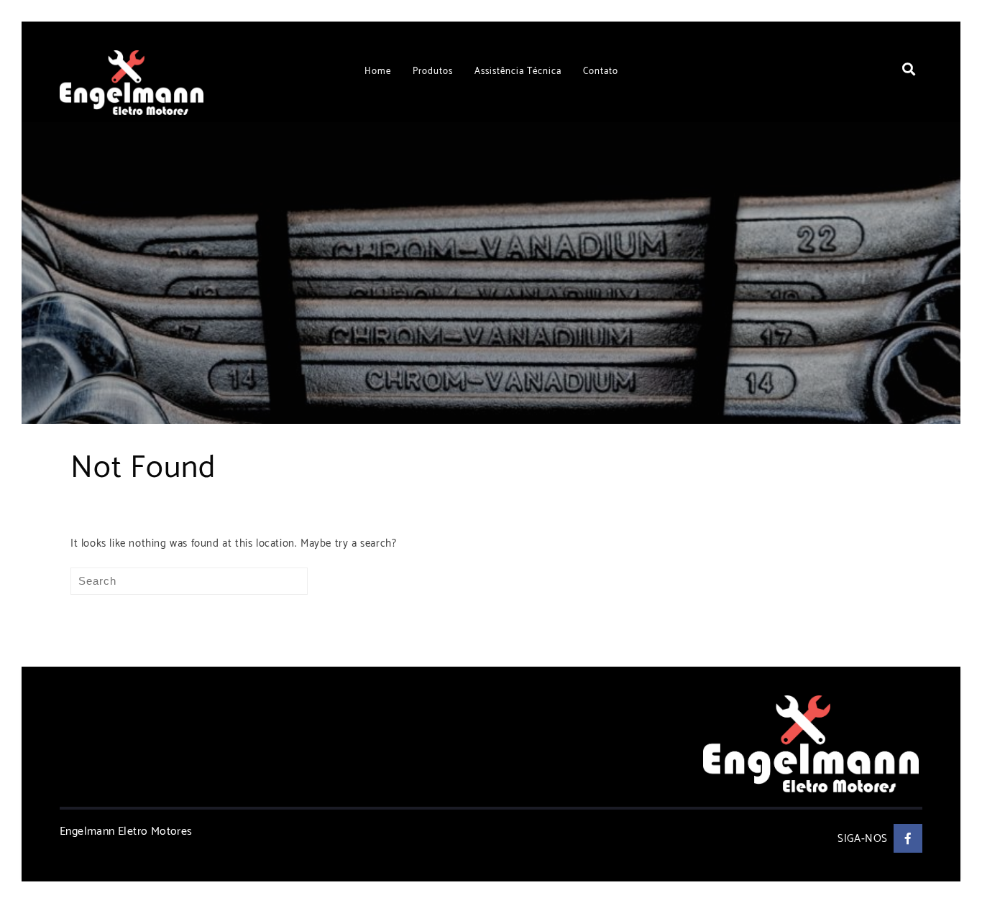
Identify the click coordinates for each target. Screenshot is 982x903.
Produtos (433, 71)
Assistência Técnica (517, 71)
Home (377, 71)
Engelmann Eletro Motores (126, 831)
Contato (600, 71)
